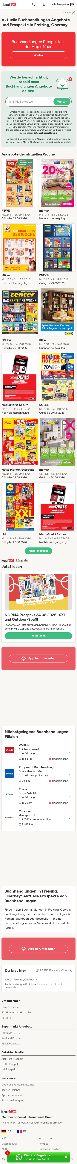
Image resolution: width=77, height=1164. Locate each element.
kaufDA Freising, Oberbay (19, 979)
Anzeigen (66, 12)
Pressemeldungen (12, 1100)
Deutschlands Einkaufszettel (18, 1084)
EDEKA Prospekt (11, 1033)
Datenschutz (9, 1143)
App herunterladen (12, 1095)
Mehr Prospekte (39, 550)
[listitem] (19, 189)
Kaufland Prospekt (12, 1038)
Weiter (38, 55)
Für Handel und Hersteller (16, 1012)
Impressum (45, 1138)
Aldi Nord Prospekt (12, 1058)
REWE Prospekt (10, 1043)
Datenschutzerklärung (45, 133)
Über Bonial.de (10, 1007)
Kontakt (43, 1143)
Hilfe (4, 1138)
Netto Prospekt (10, 1064)
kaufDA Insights (10, 1090)
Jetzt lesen (38, 635)
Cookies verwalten (49, 1149)
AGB (4, 1149)
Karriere (6, 1017)
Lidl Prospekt (8, 1069)
